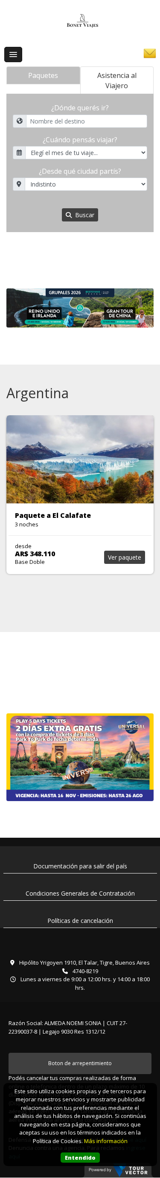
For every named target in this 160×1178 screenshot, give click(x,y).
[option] (80, 308)
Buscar (83, 215)
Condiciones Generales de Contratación (80, 893)
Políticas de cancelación (80, 921)
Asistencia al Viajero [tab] (117, 80)
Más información (106, 1141)
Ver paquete (124, 557)
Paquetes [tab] (43, 75)
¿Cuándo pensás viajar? (80, 139)
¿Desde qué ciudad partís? (80, 171)
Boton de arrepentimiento (80, 1063)
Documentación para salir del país (80, 866)
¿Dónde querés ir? (80, 107)
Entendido (80, 1157)
